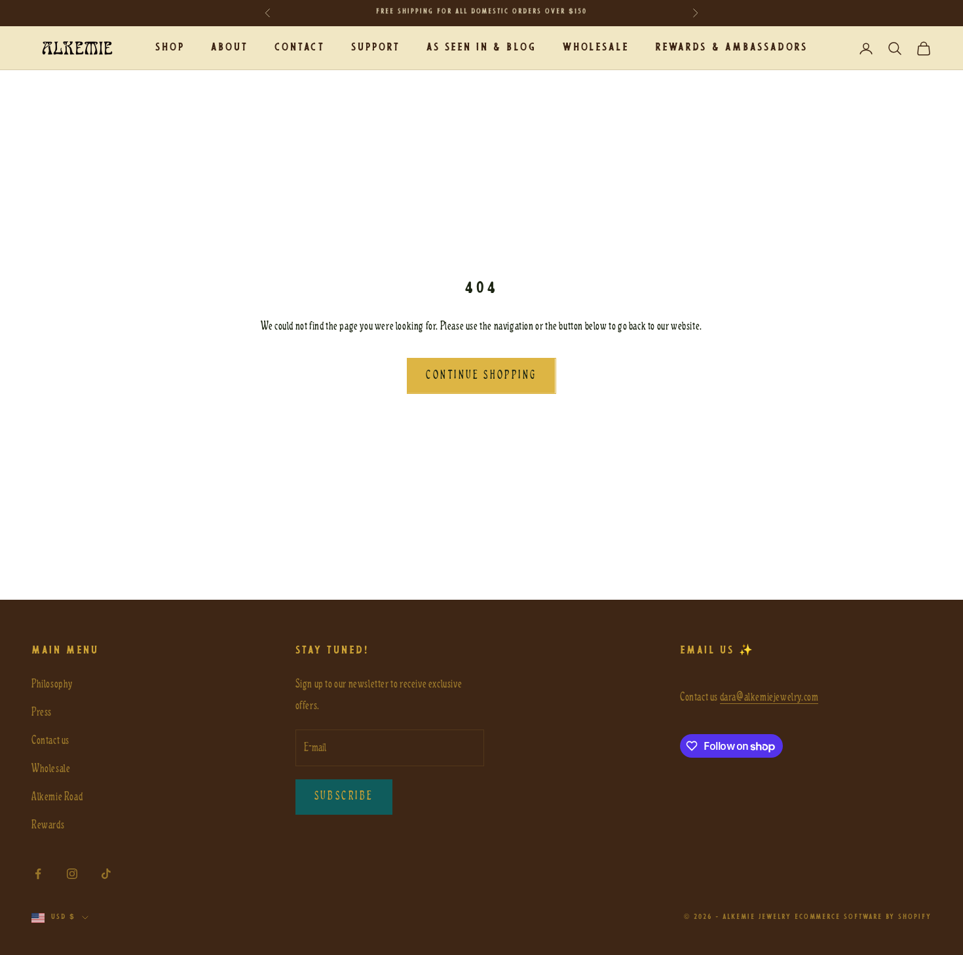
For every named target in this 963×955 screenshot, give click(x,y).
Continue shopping (481, 375)
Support (375, 47)
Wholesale (596, 47)
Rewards (47, 825)
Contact (299, 47)
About (229, 47)
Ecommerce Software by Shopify (863, 917)
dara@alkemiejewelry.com (769, 697)
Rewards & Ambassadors (731, 47)
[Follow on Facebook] (38, 873)
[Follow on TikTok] (106, 873)
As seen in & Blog (481, 47)
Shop (170, 47)
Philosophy (52, 684)
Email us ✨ (717, 650)
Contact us (50, 740)
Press (41, 712)
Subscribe (344, 796)
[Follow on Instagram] (72, 873)
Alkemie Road (57, 797)
